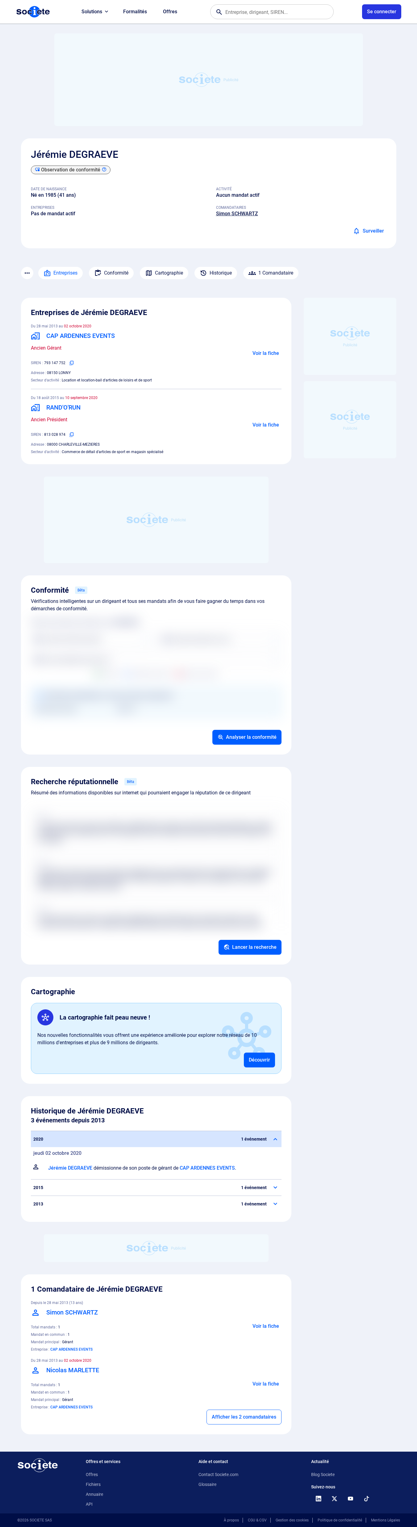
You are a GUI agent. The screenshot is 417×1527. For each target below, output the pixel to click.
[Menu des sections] (27, 273)
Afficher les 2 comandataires (244, 1417)
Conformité (116, 273)
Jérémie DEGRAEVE (70, 1168)
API (89, 1504)
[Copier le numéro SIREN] (72, 363)
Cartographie (169, 273)
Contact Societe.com (218, 1474)
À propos (231, 1520)
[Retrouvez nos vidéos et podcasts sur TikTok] (366, 1498)
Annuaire (94, 1494)
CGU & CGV (257, 1520)
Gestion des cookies (292, 1520)
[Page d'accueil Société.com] (33, 12)
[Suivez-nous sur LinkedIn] (318, 1498)
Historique (221, 273)
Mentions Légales (385, 1520)
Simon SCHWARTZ (237, 214)
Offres (170, 12)
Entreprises (65, 273)
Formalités (135, 12)
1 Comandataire (275, 273)
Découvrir (259, 1060)
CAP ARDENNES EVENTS (207, 1168)
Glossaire (207, 1484)
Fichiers (93, 1484)
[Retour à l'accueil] (37, 1465)
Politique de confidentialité (340, 1520)
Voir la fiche (265, 353)
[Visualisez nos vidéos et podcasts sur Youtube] (350, 1498)
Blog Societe (323, 1474)
